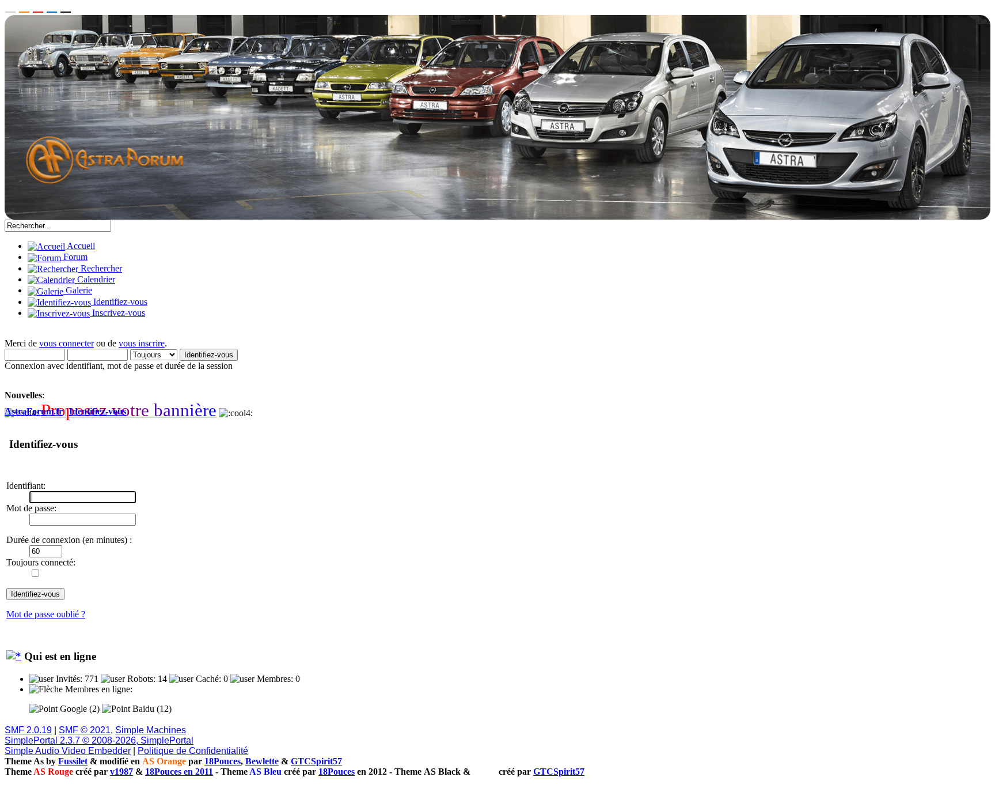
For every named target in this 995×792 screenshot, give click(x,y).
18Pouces (222, 761)
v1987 (121, 771)
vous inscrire (142, 343)
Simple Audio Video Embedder (68, 751)
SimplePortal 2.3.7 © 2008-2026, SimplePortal (99, 740)
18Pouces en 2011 (179, 771)
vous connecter (66, 343)
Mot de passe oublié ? (45, 614)
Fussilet (73, 761)
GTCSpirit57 (316, 761)
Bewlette (262, 761)
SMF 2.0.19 (28, 730)
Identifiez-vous (97, 411)
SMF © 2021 (85, 730)
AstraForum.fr (34, 411)
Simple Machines (150, 730)
